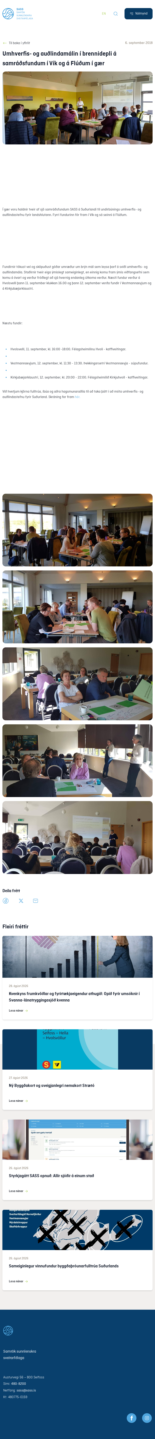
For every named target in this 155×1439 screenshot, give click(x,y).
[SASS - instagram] (147, 1418)
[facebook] (5, 901)
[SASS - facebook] (131, 1418)
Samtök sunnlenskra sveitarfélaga (19, 1354)
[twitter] (21, 900)
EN (104, 14)
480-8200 (18, 1384)
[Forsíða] (17, 13)
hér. (77, 397)
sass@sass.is (26, 1390)
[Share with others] (35, 900)
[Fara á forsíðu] (77, 1330)
